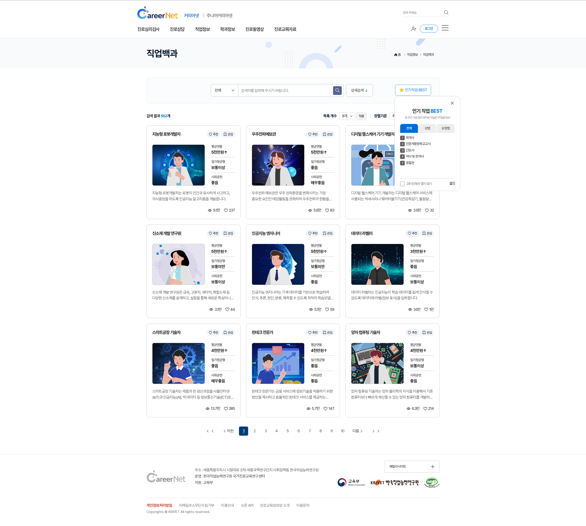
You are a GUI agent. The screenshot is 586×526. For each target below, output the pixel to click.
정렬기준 (380, 116)
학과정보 (227, 29)
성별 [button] (427, 128)
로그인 (429, 29)
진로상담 (177, 29)
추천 (215, 134)
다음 (356, 431)
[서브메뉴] (445, 28)
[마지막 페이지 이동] (376, 431)
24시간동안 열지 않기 (419, 183)
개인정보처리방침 (159, 505)
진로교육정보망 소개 (275, 505)
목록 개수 (330, 116)
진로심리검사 (148, 29)
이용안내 (227, 505)
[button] (452, 103)
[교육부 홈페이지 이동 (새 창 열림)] (351, 482)
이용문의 (302, 505)
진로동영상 (254, 29)
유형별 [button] (446, 128)
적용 (361, 116)
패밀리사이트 (397, 466)
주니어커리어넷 (219, 15)
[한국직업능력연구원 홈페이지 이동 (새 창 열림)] (394, 483)
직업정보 (202, 29)
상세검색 (357, 90)
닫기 (452, 183)
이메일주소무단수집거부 (196, 505)
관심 (230, 134)
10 (342, 431)
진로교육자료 (285, 29)
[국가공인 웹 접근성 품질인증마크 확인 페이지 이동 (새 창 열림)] (432, 482)
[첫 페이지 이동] (210, 431)
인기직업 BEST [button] (416, 90)
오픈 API (247, 505)
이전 (230, 431)
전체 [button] (409, 128)
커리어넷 (191, 15)
